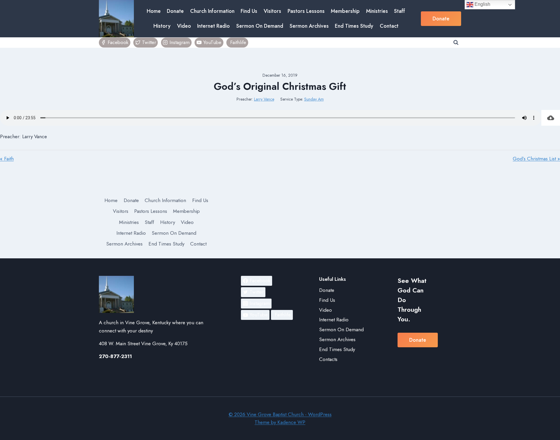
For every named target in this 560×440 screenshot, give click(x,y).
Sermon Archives (309, 26)
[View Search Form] (456, 42)
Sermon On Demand (259, 26)
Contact (389, 26)
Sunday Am (314, 99)
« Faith (7, 158)
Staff (399, 11)
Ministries (377, 11)
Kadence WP (291, 422)
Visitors (272, 11)
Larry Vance (264, 99)
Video (184, 26)
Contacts (328, 359)
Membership (345, 11)
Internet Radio (213, 26)
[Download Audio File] (550, 118)
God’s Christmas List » (536, 158)
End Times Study (354, 26)
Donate (175, 11)
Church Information (212, 11)
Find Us (249, 11)
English (481, 4)
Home (154, 11)
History (162, 26)
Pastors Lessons (306, 11)
